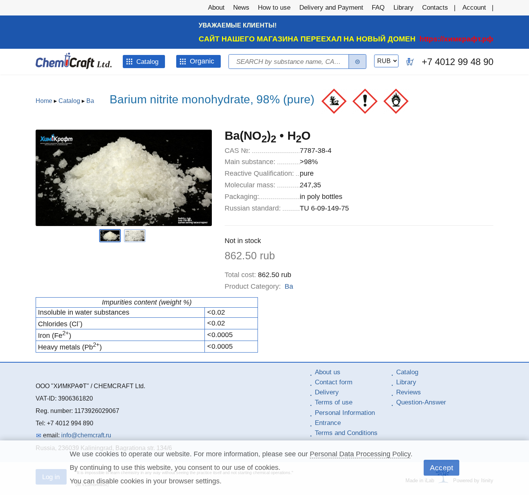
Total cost (240, 275)
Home (44, 101)
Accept (441, 467)
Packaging (242, 196)
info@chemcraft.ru (86, 435)
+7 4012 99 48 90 (457, 62)
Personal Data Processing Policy (360, 454)
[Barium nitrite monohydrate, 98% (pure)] (111, 240)
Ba (90, 101)
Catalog (69, 101)
